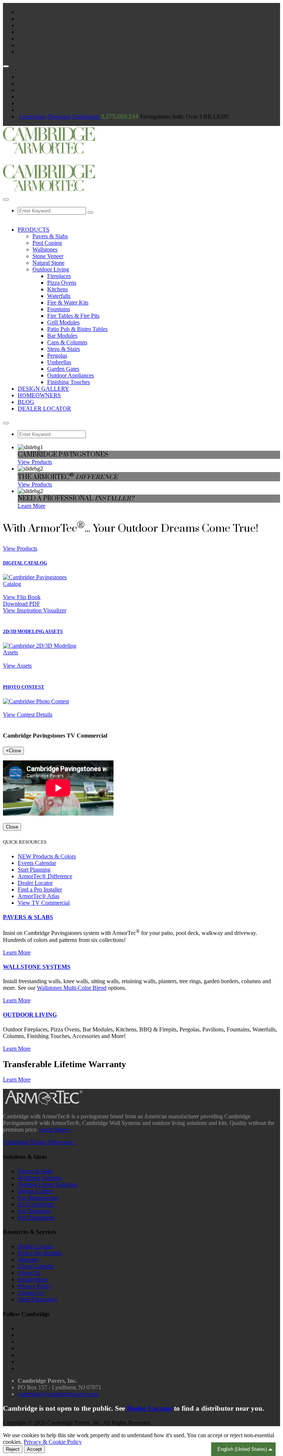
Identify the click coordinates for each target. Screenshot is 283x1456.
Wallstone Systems (39, 1178)
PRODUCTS (33, 229)
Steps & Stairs (63, 349)
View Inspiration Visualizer (34, 610)
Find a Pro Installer (40, 889)
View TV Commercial (44, 903)
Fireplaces (59, 276)
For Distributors (36, 1217)
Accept (34, 1449)
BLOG (26, 402)
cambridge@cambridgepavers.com (58, 1394)
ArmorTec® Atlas (38, 896)
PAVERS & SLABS (28, 917)
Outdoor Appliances (70, 375)
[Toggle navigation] (90, 212)
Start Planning (34, 869)
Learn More (31, 506)
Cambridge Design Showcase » (39, 1142)
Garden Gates (63, 369)
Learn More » (55, 1129)
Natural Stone (48, 263)
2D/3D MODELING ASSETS (33, 631)
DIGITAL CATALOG (25, 563)
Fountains (58, 309)
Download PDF (21, 604)
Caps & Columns (67, 342)
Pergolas (57, 355)
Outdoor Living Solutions (47, 1184)
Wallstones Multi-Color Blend (71, 988)
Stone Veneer (47, 256)
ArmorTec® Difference (45, 876)
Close (12, 827)
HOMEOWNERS (39, 395)
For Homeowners (38, 1198)
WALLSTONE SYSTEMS (36, 967)
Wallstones (44, 249)
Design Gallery (35, 1191)
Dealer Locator (35, 883)
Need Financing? (37, 1299)
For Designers (34, 1211)
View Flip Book (22, 597)
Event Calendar (36, 1266)
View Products (35, 462)
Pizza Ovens (61, 282)
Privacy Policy (35, 1286)
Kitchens (57, 289)
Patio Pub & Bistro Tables (77, 329)
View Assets (17, 665)
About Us (29, 1273)
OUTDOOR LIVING (30, 1015)
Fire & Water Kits (67, 302)
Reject (13, 1449)
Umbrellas (59, 362)
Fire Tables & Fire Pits (73, 316)
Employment (33, 1279)
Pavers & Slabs (50, 236)
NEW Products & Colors (47, 856)
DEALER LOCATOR (44, 408)
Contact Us (31, 1293)
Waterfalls (58, 296)
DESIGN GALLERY (43, 389)
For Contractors (36, 1204)
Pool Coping (47, 243)
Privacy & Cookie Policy (53, 1442)
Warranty (28, 1259)
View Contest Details (27, 714)
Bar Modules (62, 336)
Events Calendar (37, 863)
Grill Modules (63, 322)
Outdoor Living (50, 269)
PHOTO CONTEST (23, 687)
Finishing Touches (68, 382)
